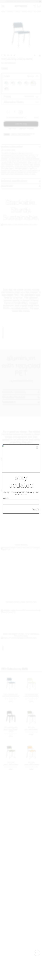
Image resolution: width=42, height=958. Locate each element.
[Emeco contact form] (37, 953)
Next (34, 510)
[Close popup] (37, 447)
